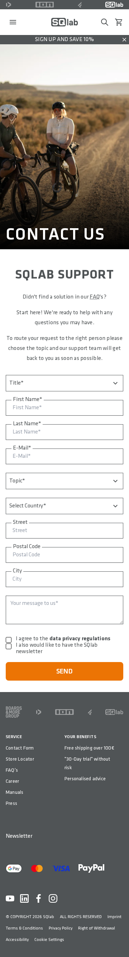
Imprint (114, 917)
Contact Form (20, 748)
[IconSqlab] (114, 4)
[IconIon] (44, 4)
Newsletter (19, 836)
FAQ (95, 297)
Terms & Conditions (24, 928)
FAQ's (12, 770)
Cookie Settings (49, 939)
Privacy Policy (60, 928)
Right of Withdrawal (96, 928)
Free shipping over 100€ (89, 748)
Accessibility (17, 939)
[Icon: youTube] (10, 898)
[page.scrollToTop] (119, 939)
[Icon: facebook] (38, 898)
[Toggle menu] (13, 22)
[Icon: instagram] (53, 898)
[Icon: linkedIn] (24, 898)
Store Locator (20, 759)
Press (11, 803)
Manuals (14, 792)
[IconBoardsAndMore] (14, 712)
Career (12, 781)
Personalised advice (85, 779)
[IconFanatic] (80, 4)
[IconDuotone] (8, 4)
